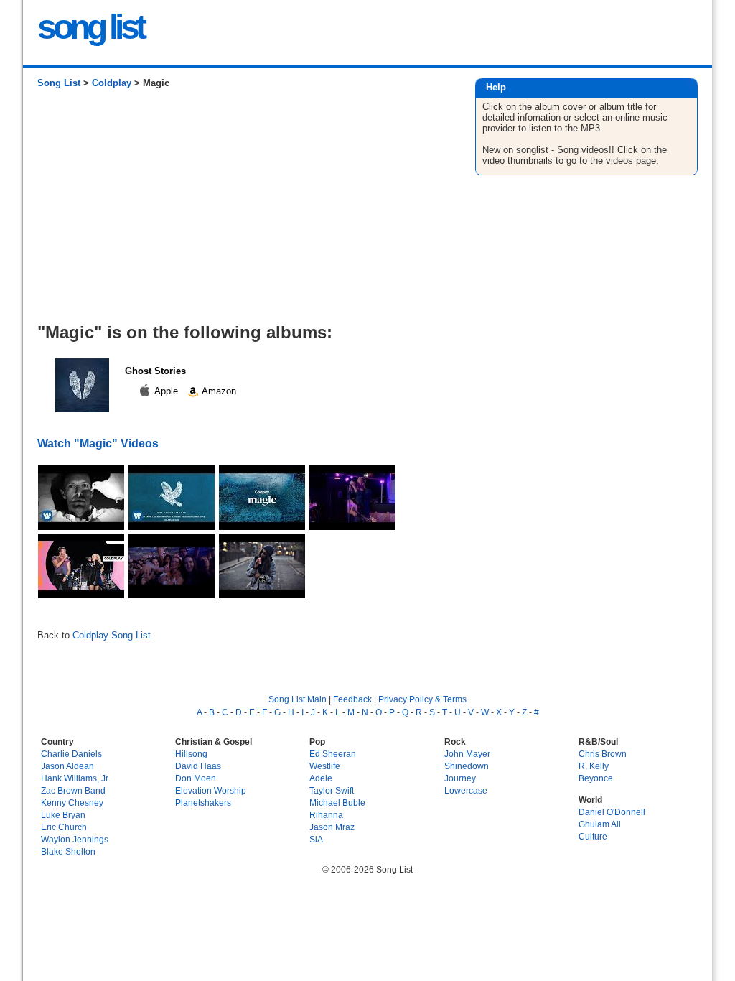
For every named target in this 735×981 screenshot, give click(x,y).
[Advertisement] (241, 211)
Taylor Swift (331, 790)
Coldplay (111, 83)
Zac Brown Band (73, 790)
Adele (320, 778)
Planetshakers (203, 802)
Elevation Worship (210, 790)
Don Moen (195, 778)
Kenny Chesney (72, 802)
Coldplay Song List (111, 635)
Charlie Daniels (71, 753)
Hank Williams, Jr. (75, 778)
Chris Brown (603, 753)
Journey (460, 778)
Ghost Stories (155, 371)
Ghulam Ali (600, 824)
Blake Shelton (68, 851)
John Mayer (467, 753)
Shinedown (466, 766)
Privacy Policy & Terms (422, 699)
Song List (58, 83)
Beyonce (596, 778)
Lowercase (465, 790)
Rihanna (326, 814)
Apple (166, 391)
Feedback (352, 699)
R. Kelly (594, 766)
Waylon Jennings (74, 839)
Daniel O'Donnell (612, 812)
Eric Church (64, 827)
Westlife (324, 766)
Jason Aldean (67, 766)
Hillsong (191, 753)
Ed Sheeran (332, 753)
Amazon (218, 391)
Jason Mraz (332, 827)
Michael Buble (337, 802)
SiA (316, 839)
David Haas (198, 766)
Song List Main (297, 699)
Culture (593, 836)
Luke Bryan (63, 814)
